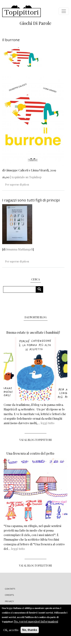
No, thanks (29, 629)
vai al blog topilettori (35, 565)
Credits (9, 595)
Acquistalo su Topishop (26, 177)
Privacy (9, 601)
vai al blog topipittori (35, 440)
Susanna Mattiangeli (19, 249)
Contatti (10, 589)
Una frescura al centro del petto (30, 453)
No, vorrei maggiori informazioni (36, 621)
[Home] (21, 11)
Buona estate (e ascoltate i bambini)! (33, 332)
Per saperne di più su (17, 184)
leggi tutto (47, 423)
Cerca (40, 289)
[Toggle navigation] (64, 11)
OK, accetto (10, 630)
